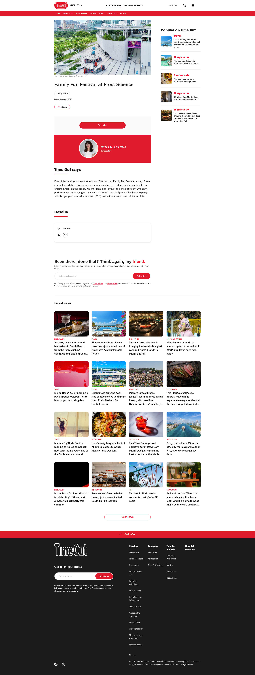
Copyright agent (136, 629)
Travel (101, 13)
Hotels (123, 13)
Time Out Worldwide (171, 557)
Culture (93, 13)
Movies (170, 565)
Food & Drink (81, 13)
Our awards (134, 565)
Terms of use (134, 623)
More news (127, 517)
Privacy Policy (112, 284)
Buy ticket (102, 125)
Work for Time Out (135, 573)
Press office (134, 553)
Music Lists (172, 572)
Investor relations (136, 559)
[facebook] (56, 664)
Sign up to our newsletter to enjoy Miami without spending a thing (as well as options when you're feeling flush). (101, 267)
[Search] (184, 5)
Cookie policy (135, 607)
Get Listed (152, 553)
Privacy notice (135, 591)
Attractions (112, 13)
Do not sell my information (135, 599)
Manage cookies (136, 645)
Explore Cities (113, 6)
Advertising (153, 559)
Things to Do (68, 13)
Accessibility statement (134, 614)
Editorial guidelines (133, 583)
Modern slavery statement (136, 637)
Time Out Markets (133, 6)
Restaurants (172, 578)
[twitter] (63, 664)
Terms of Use (98, 284)
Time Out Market (155, 565)
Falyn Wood (119, 147)
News (58, 13)
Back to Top (130, 534)
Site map (132, 655)
